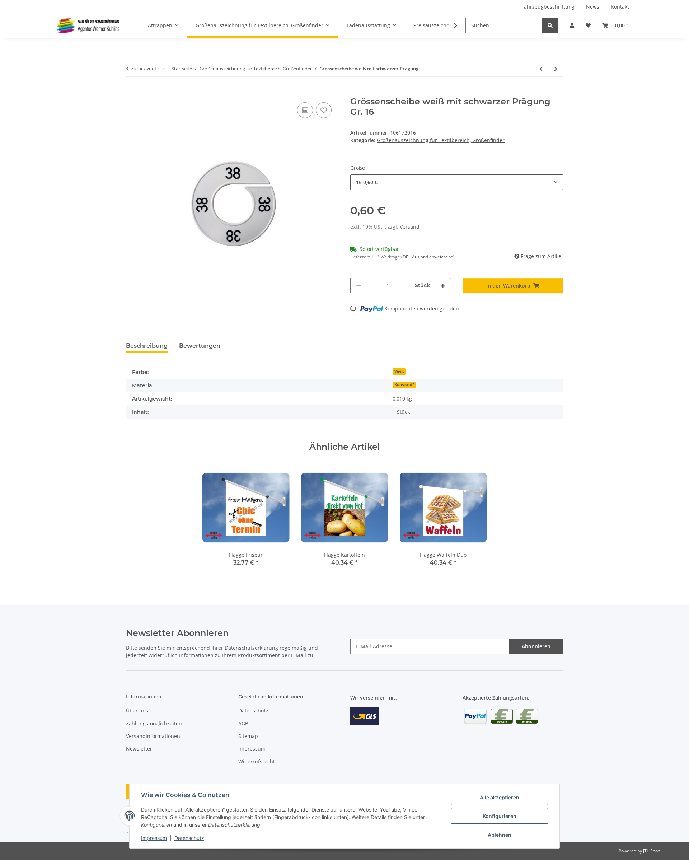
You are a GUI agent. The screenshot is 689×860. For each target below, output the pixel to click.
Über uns (137, 710)
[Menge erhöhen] (443, 285)
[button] (572, 25)
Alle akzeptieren (499, 797)
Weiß (399, 371)
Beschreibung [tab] (147, 345)
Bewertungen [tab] (199, 345)
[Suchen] (550, 25)
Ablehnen (499, 835)
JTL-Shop (651, 851)
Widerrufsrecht (256, 761)
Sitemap (248, 736)
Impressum (154, 838)
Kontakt (620, 6)
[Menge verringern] (358, 285)
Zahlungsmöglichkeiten (154, 723)
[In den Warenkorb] (131, 93)
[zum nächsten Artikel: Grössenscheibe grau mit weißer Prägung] (555, 68)
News (592, 6)
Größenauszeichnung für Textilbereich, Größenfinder (441, 140)
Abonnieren (536, 646)
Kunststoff (404, 384)
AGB (243, 723)
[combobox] (456, 182)
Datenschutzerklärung (251, 647)
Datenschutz (189, 838)
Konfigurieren (499, 816)
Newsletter (139, 748)
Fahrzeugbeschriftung (548, 6)
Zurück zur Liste (148, 68)
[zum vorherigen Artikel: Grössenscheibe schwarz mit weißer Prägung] (541, 68)
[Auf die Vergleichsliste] (305, 110)
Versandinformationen (153, 736)
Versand (410, 226)
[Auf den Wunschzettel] (324, 110)
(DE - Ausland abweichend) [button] (428, 257)
